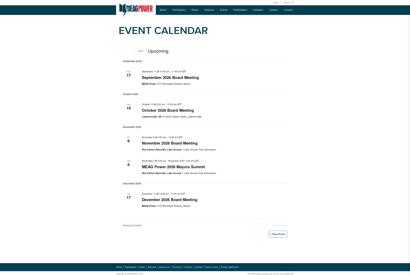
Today (140, 50)
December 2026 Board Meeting (169, 199)
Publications (240, 10)
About (163, 10)
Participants (178, 10)
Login (275, 2)
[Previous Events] (125, 51)
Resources (164, 267)
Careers (273, 10)
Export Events (278, 234)
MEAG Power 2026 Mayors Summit (173, 166)
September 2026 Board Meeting (170, 77)
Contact (288, 10)
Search (286, 2)
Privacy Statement (230, 267)
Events (224, 10)
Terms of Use (211, 267)
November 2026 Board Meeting (170, 143)
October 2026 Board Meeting (168, 110)
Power (195, 10)
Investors (258, 10)
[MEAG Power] (136, 10)
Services (209, 10)
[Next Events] (131, 51)
